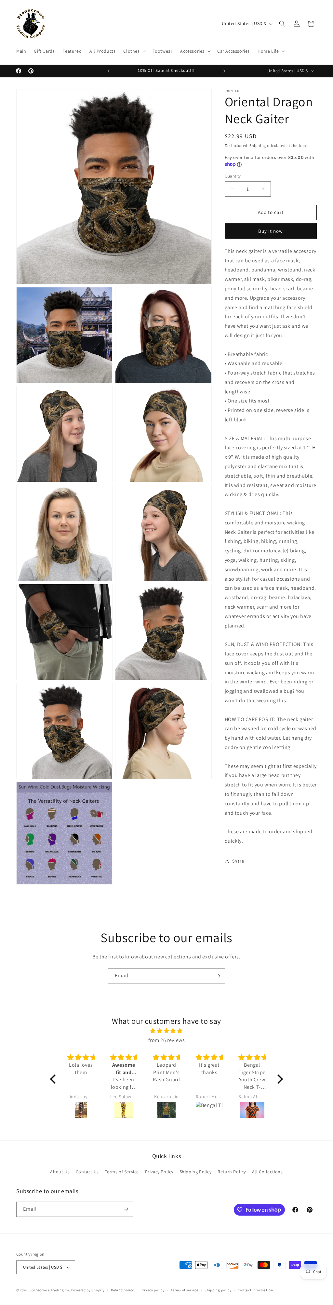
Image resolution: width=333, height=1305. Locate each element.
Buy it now (270, 231)
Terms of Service (122, 1172)
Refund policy (122, 1290)
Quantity (233, 176)
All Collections (267, 1172)
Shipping (257, 145)
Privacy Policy (159, 1172)
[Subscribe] (217, 975)
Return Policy (232, 1172)
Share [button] (238, 861)
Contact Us (87, 1172)
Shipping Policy (196, 1172)
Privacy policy (152, 1290)
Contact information (255, 1290)
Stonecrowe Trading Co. (50, 1290)
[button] (133, 51)
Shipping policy (218, 1290)
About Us (60, 1172)
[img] (166, 1031)
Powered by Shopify (88, 1290)
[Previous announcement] (108, 71)
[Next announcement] (224, 71)
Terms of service (184, 1290)
